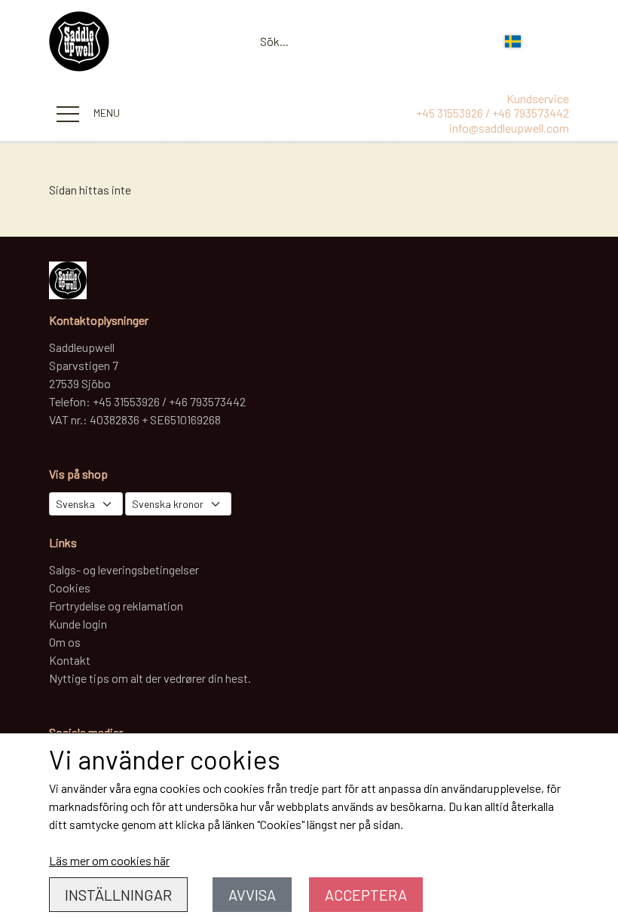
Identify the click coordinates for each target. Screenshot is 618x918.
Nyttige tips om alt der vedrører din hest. (150, 678)
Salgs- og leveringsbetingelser (124, 569)
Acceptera (366, 895)
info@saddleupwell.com (509, 128)
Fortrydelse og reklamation (116, 605)
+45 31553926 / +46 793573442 (492, 113)
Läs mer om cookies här (109, 860)
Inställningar (118, 895)
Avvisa (252, 895)
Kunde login (78, 624)
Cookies (69, 587)
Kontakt (69, 660)
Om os (65, 642)
